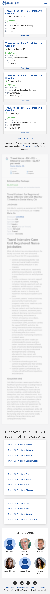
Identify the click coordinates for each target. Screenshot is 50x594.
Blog (12, 587)
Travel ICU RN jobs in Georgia (20, 455)
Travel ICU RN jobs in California (20, 450)
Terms (18, 587)
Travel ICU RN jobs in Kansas (20, 514)
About (6, 587)
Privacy (25, 587)
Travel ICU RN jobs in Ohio (18, 503)
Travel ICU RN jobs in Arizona (20, 445)
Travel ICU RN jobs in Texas (19, 474)
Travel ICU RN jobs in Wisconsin (21, 490)
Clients (32, 587)
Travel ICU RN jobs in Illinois (19, 479)
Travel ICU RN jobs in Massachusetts (23, 461)
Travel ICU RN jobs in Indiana (19, 509)
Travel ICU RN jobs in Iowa (19, 485)
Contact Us (41, 587)
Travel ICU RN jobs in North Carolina (22, 519)
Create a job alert (30, 146)
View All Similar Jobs (25, 138)
